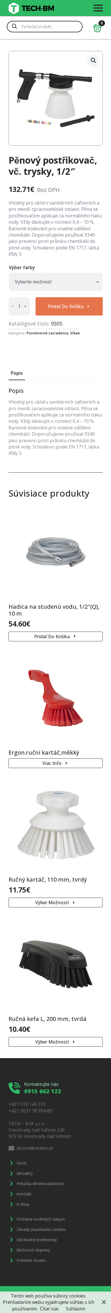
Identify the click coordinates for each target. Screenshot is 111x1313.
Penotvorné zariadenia (47, 333)
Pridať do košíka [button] (52, 636)
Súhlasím (75, 1309)
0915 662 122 (42, 1091)
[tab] (17, 373)
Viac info (51, 763)
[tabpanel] (56, 422)
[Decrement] (13, 306)
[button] (93, 60)
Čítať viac (49, 1309)
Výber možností (52, 902)
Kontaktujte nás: (41, 1084)
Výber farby (22, 267)
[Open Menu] (98, 8)
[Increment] (25, 306)
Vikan (75, 333)
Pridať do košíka (65, 306)
